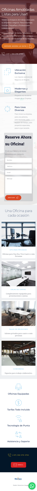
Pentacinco (21, 485)
